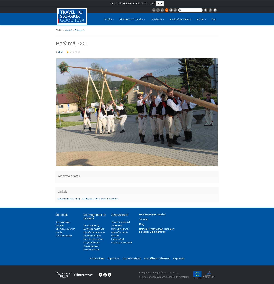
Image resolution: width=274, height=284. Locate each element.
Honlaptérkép (97, 258)
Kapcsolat (178, 258)
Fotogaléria (80, 30)
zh (175, 10)
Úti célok (108, 19)
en (158, 10)
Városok (115, 235)
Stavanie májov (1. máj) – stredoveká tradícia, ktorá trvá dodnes (88, 198)
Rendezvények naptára (181, 19)
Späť (60, 51)
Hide (160, 3)
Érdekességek (117, 239)
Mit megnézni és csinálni (131, 19)
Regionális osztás (119, 232)
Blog (214, 19)
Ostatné (68, 30)
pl (171, 10)
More (152, 3)
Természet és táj (91, 225)
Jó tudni (201, 19)
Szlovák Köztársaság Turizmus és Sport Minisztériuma (156, 230)
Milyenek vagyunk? (120, 228)
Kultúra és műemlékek (94, 228)
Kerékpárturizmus (92, 235)
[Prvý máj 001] (137, 112)
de (162, 10)
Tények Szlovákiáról (120, 222)
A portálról (113, 258)
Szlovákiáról (157, 19)
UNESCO (60, 225)
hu (166, 10)
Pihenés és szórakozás (94, 232)
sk (154, 10)
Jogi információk (131, 258)
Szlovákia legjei (63, 222)
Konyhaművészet (91, 242)
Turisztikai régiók (64, 235)
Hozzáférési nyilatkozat (157, 258)
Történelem (116, 225)
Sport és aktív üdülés (93, 239)
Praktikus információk (121, 242)
